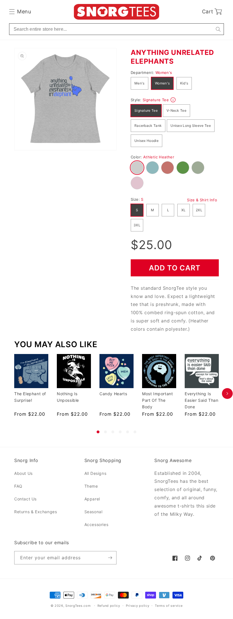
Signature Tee (146, 110)
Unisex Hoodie (146, 140)
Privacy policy (137, 606)
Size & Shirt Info (202, 200)
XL (183, 210)
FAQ (18, 486)
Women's (162, 83)
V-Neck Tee (176, 110)
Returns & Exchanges (35, 511)
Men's (139, 83)
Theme (91, 486)
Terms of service (168, 606)
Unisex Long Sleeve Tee (190, 125)
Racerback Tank (148, 125)
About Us (23, 473)
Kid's (184, 83)
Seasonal (93, 511)
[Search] (218, 29)
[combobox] (116, 29)
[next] (227, 393)
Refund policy (108, 606)
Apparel (92, 498)
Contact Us (25, 498)
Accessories (96, 524)
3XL (137, 225)
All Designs (95, 473)
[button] (20, 11)
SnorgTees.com (78, 606)
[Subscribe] (110, 557)
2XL (199, 210)
